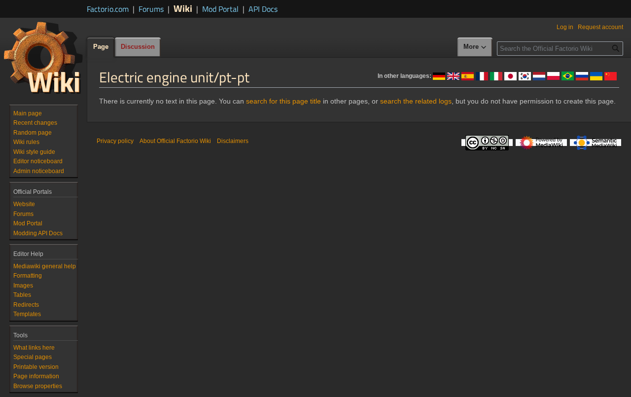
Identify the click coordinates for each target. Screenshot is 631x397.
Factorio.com (108, 9)
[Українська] (596, 75)
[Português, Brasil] (567, 75)
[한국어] (525, 75)
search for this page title (283, 101)
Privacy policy (115, 141)
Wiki (183, 8)
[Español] (467, 75)
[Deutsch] (439, 75)
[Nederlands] (539, 75)
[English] (453, 75)
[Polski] (553, 75)
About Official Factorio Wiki (175, 141)
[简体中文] (610, 75)
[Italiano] (496, 75)
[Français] (482, 75)
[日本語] (510, 75)
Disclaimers (232, 141)
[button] (475, 47)
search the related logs (416, 101)
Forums (151, 9)
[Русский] (582, 75)
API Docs (263, 9)
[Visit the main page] (43, 57)
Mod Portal (220, 9)
